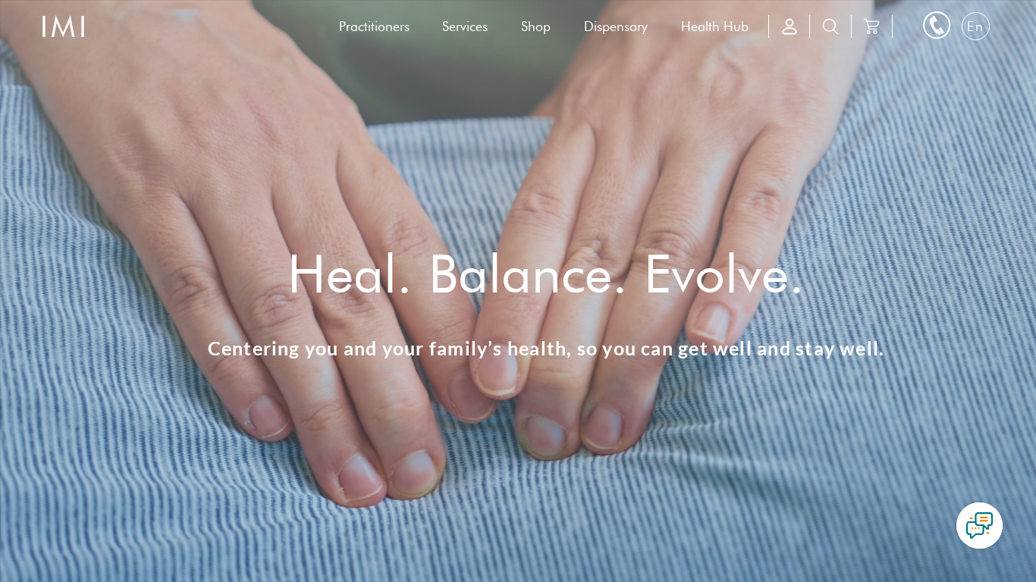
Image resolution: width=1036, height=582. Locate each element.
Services (465, 26)
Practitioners (374, 26)
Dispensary (616, 26)
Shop (536, 26)
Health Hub (715, 26)
